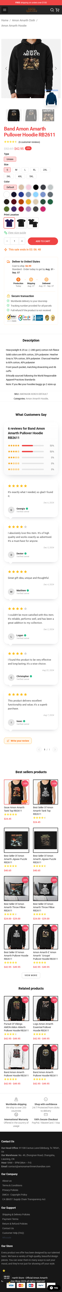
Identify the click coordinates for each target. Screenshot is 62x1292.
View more (31, 975)
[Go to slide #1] (14, 115)
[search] (52, 10)
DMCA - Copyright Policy (14, 1194)
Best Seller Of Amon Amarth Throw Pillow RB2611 (14, 907)
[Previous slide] (6, 68)
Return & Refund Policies (14, 1223)
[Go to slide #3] (48, 115)
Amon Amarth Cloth (23, 20)
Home (4, 20)
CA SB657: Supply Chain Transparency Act (23, 1199)
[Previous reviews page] (39, 749)
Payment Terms (10, 1219)
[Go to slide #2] (31, 115)
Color (7, 181)
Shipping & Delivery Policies (16, 1214)
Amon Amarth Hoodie (13, 25)
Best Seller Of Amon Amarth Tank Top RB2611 (43, 810)
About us (7, 1180)
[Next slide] (55, 68)
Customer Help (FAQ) (13, 1233)
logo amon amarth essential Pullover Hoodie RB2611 (43, 1027)
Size (6, 164)
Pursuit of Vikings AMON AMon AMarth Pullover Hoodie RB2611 (16, 1027)
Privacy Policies (10, 1190)
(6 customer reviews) (29, 142)
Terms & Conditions (12, 1185)
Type (6, 154)
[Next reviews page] (55, 749)
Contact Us (8, 1228)
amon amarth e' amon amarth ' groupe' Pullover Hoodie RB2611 (45, 955)
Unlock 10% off (7, 1277)
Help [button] (56, 1288)
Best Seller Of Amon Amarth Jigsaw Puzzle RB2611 (15, 859)
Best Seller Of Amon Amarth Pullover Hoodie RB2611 (16, 955)
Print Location (11, 214)
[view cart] (57, 10)
